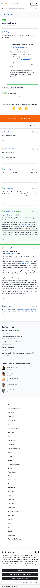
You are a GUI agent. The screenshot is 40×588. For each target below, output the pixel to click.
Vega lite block (25, 59)
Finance (10, 456)
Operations (11, 444)
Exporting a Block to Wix (9, 330)
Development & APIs (8, 344)
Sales (10, 452)
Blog (9, 527)
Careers (10, 523)
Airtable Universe (13, 511)
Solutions (11, 432)
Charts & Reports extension (27, 310)
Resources (11, 488)
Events (10, 468)
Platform (11, 405)
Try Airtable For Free (14, 539)
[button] (2, 4)
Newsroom (11, 535)
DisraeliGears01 (12, 384)
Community (12, 503)
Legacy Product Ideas (8, 338)
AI (8, 425)
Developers (11, 499)
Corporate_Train (9, 248)
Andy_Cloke (7, 306)
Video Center (12, 472)
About (10, 519)
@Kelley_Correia (18, 47)
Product (10, 436)
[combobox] (20, 9)
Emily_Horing (8, 132)
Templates (11, 507)
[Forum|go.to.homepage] (12, 3)
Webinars (11, 484)
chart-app (5, 87)
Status (10, 531)
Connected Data (13, 429)
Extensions (11, 417)
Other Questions (8, 14)
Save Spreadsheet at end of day (11, 342)
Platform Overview (14, 409)
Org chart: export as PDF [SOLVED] (12, 336)
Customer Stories (14, 480)
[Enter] (3, 9)
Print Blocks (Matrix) (8, 347)
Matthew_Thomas (9, 211)
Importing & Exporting (17, 87)
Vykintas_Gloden (12, 390)
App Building (12, 421)
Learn (10, 460)
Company (11, 515)
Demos (10, 476)
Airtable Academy (14, 464)
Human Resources (14, 448)
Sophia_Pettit (8, 188)
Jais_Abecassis (9, 149)
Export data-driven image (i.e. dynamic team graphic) (18, 353)
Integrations (12, 413)
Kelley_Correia (8, 32)
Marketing (11, 440)
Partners (11, 492)
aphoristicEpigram (12, 367)
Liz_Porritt (7, 169)
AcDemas (10, 373)
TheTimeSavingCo (12, 378)
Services (11, 495)
